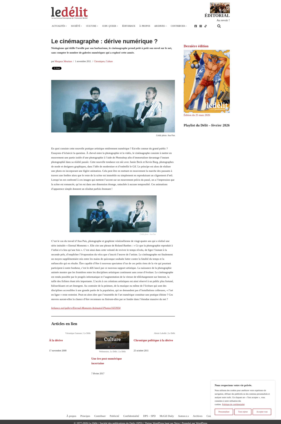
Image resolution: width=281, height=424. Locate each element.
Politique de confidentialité (233, 404)
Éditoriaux (128, 26)
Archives (197, 415)
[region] (243, 399)
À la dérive (56, 340)
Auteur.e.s (183, 415)
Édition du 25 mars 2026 (197, 115)
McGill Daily (167, 415)
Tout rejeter (243, 412)
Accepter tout (262, 412)
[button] (66, 26)
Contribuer (100, 415)
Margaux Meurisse (63, 61)
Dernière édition (196, 46)
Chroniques (99, 61)
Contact (211, 415)
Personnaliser (224, 412)
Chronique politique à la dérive (153, 340)
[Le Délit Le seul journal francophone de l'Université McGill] (69, 12)
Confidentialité (131, 415)
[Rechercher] (222, 26)
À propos (144, 26)
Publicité (114, 415)
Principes (85, 415)
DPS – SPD (149, 415)
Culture (109, 61)
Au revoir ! (223, 20)
